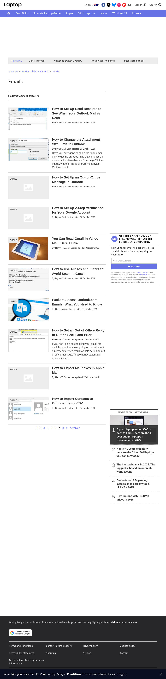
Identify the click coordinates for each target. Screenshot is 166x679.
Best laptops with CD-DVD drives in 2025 (133, 498)
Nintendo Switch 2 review (68, 60)
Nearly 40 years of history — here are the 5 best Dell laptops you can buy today (135, 452)
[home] (8, 13)
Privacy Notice (145, 274)
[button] (156, 4)
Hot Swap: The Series (103, 60)
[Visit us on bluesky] (114, 5)
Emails (56, 71)
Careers (124, 652)
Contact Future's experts (59, 645)
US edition (73, 674)
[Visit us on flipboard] (124, 5)
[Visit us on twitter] (109, 5)
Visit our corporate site (124, 622)
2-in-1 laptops (36, 60)
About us (51, 652)
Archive (87, 652)
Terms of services (143, 272)
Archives (75, 428)
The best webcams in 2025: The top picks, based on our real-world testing (136, 468)
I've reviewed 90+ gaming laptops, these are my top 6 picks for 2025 (133, 484)
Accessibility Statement (21, 652)
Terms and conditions (21, 645)
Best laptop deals (133, 60)
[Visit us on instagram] (119, 5)
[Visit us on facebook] (103, 5)
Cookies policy (127, 645)
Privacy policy (90, 645)
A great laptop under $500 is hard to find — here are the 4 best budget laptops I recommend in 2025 (134, 435)
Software (13, 71)
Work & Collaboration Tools (35, 71)
